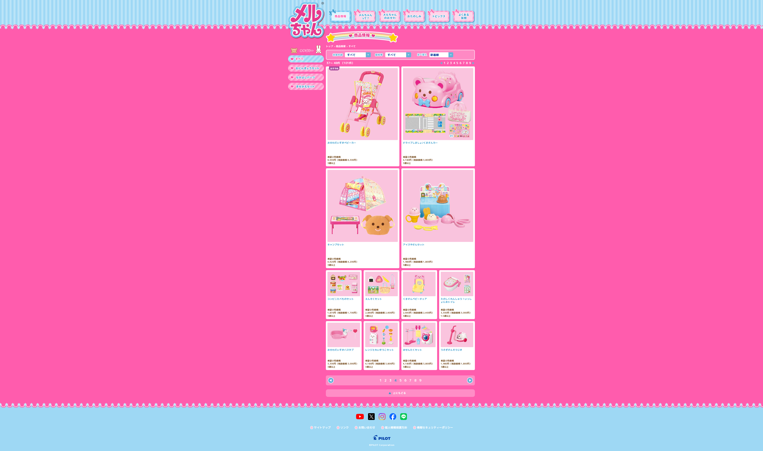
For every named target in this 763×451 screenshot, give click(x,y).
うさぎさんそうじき (451, 350)
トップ (329, 46)
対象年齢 (337, 54)
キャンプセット (335, 244)
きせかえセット (306, 86)
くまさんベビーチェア (415, 299)
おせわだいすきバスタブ (340, 350)
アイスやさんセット (413, 244)
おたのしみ (414, 16)
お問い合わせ (366, 427)
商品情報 (340, 16)
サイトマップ (322, 427)
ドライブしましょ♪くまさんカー (420, 142)
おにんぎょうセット (306, 68)
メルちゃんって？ (364, 16)
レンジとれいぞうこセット (379, 350)
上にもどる (400, 393)
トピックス (438, 16)
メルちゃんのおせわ (389, 16)
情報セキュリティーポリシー (435, 427)
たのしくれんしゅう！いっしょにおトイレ (456, 300)
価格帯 (379, 54)
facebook (392, 416)
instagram (382, 416)
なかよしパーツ (306, 77)
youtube (360, 416)
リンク (344, 427)
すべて (306, 58)
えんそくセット (373, 299)
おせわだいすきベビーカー (341, 142)
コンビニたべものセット (340, 299)
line (403, 416)
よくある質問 (463, 16)
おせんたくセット (412, 350)
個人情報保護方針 (396, 427)
